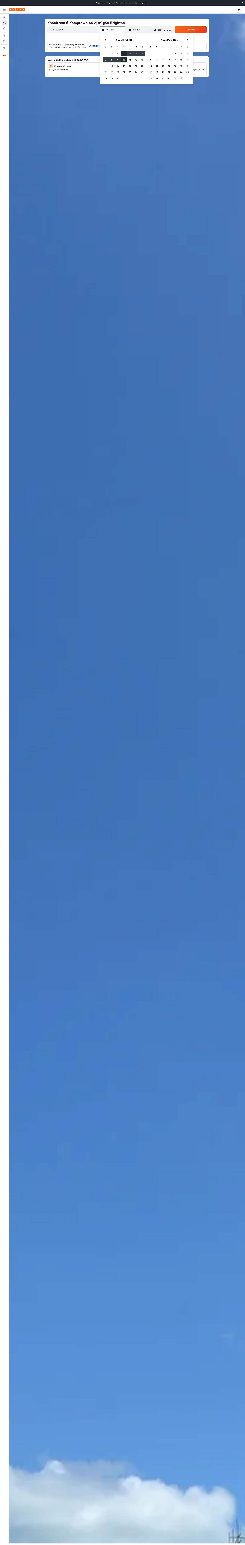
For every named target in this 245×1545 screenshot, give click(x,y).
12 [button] (136, 59)
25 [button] (130, 72)
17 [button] (124, 66)
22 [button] (112, 72)
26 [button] (136, 72)
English (143, 3)
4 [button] (130, 53)
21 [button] (106, 72)
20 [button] (142, 66)
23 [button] (118, 72)
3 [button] (124, 53)
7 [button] (105, 59)
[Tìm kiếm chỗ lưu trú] (4, 22)
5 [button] (136, 53)
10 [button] (124, 59)
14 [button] (106, 66)
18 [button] (130, 66)
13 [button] (142, 59)
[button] (242, 3)
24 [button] (124, 72)
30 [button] (118, 78)
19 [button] (136, 66)
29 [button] (112, 78)
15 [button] (112, 66)
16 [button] (118, 66)
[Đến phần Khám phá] (4, 35)
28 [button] (105, 78)
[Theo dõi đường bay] (4, 40)
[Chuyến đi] (4, 48)
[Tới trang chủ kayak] (17, 9)
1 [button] (111, 53)
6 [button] (142, 53)
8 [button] (111, 59)
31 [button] (181, 78)
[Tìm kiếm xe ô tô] (4, 28)
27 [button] (142, 72)
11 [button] (130, 59)
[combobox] (75, 29)
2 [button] (117, 53)
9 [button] (117, 59)
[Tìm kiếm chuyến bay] (4, 17)
